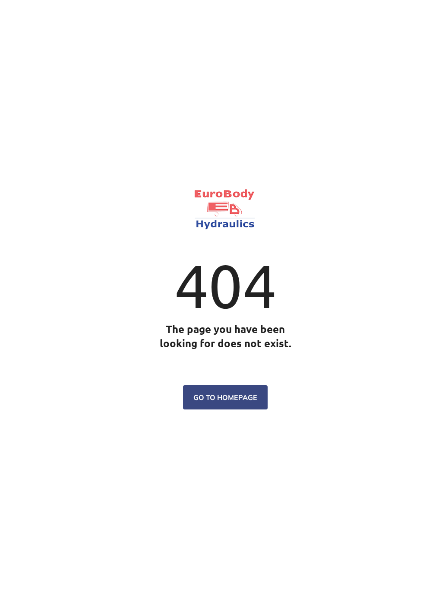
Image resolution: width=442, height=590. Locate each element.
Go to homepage (225, 397)
